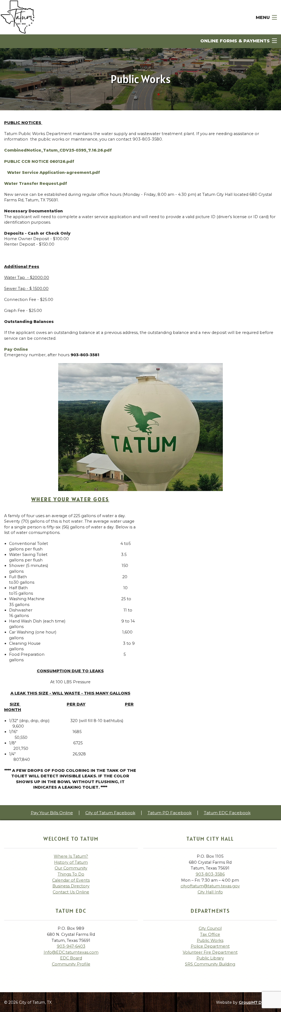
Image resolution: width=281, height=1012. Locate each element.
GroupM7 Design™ (258, 1002)
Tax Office (210, 934)
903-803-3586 (210, 874)
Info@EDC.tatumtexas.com (71, 952)
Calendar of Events (71, 880)
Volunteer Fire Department (210, 952)
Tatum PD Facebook (170, 812)
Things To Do (71, 874)
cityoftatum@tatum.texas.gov (210, 886)
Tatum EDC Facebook (227, 812)
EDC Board (71, 958)
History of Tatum (71, 862)
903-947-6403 (71, 946)
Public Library (210, 958)
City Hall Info (210, 892)
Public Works (210, 940)
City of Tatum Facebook (110, 812)
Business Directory (70, 886)
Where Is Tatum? (71, 856)
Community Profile (71, 964)
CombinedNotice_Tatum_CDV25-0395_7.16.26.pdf (58, 150)
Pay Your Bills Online (52, 812)
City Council (210, 928)
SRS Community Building (210, 964)
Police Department (210, 946)
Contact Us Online (71, 892)
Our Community (71, 868)
